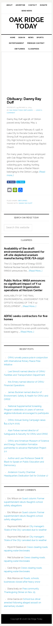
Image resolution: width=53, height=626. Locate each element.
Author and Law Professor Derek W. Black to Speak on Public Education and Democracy (24, 462)
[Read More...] (35, 270)
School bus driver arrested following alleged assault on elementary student (22, 602)
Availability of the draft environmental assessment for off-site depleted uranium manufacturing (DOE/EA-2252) (24, 253)
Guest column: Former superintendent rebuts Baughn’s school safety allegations (24, 502)
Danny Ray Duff (25, 203)
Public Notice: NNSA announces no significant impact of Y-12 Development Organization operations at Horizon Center (24, 285)
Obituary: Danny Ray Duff (24, 100)
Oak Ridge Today (26, 23)
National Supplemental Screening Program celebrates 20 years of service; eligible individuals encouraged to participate (26, 409)
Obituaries (22, 201)
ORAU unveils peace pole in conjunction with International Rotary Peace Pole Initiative (26, 361)
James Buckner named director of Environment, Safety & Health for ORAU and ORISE (26, 396)
